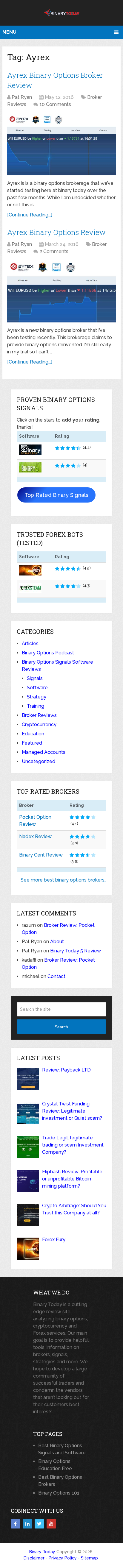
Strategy (36, 697)
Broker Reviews (39, 715)
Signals (35, 678)
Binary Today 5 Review (75, 951)
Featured (32, 743)
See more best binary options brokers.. (63, 880)
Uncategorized (38, 761)
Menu (9, 32)
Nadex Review (35, 836)
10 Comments (55, 104)
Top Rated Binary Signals (56, 495)
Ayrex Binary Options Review (56, 232)
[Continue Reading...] (29, 215)
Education (33, 734)
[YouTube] (51, 1523)
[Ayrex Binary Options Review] (61, 291)
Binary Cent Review (41, 855)
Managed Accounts (43, 752)
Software (37, 687)
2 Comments (53, 251)
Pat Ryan (22, 97)
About (57, 941)
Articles (30, 643)
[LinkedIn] (27, 1523)
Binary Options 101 (58, 1493)
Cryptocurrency (39, 724)
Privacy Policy (63, 1558)
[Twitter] (39, 1523)
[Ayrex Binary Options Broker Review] (61, 144)
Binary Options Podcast (48, 653)
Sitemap (89, 1558)
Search (61, 1026)
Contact (56, 976)
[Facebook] (15, 1523)
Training (35, 706)
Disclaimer (34, 1558)
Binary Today (42, 1551)
